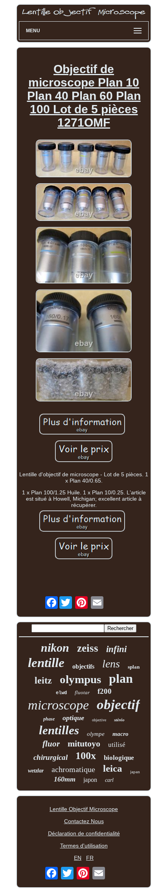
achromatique (73, 769)
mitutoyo (84, 743)
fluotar (82, 692)
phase (49, 719)
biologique (119, 757)
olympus (80, 679)
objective (99, 720)
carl (109, 780)
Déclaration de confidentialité (84, 833)
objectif (118, 704)
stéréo (119, 719)
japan (135, 771)
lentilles (59, 730)
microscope (58, 705)
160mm (64, 779)
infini (116, 649)
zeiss (87, 648)
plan (121, 678)
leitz (43, 680)
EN (77, 858)
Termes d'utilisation (84, 845)
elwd (61, 693)
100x (85, 755)
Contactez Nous (84, 821)
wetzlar (36, 771)
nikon (55, 647)
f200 (105, 691)
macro (120, 734)
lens (111, 664)
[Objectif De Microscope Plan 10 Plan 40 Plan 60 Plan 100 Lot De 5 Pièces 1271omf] (83, 159)
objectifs (83, 666)
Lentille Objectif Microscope (84, 809)
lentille (46, 663)
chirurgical (50, 757)
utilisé (116, 744)
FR (90, 858)
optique (73, 718)
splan (134, 667)
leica (112, 768)
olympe (96, 734)
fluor (51, 743)
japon (90, 779)
